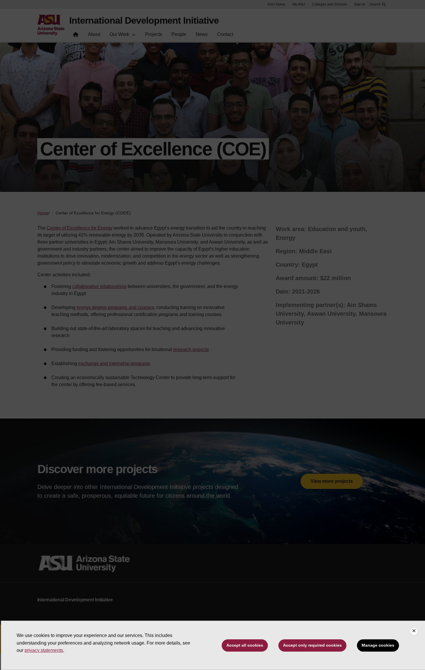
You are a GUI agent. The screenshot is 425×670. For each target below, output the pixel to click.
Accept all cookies (244, 645)
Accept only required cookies (312, 645)
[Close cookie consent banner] (414, 631)
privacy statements (44, 650)
